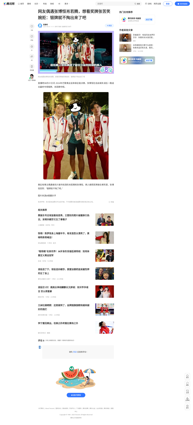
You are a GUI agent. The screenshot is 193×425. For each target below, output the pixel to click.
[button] (149, 19)
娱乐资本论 (42, 333)
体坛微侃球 (42, 243)
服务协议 (58, 408)
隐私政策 (65, 408)
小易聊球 (41, 225)
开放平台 (72, 408)
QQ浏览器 (99, 408)
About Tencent (49, 408)
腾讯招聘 (85, 408)
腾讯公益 (92, 408)
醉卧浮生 (41, 297)
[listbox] (76, 271)
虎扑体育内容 (42, 315)
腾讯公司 (73, 418)
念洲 (39, 261)
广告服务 (78, 408)
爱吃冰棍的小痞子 (44, 279)
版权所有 (79, 418)
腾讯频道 (106, 408)
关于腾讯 (41, 408)
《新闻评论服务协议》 (68, 340)
